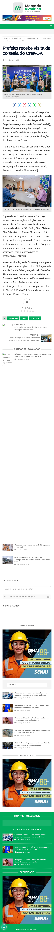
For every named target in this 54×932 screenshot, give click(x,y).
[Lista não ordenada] (19, 596)
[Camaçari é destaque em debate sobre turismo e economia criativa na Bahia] (8, 695)
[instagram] (25, 31)
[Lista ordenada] (16, 596)
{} (32, 596)
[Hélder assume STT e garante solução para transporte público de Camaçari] (8, 446)
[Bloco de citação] (22, 596)
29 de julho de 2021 (12, 60)
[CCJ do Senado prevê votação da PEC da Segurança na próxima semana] (8, 745)
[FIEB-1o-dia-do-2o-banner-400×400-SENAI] (27, 676)
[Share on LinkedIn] (29, 105)
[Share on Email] (39, 105)
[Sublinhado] (10, 596)
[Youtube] (33, 31)
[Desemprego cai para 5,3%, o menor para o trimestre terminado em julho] (8, 708)
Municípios (17, 38)
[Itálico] (7, 596)
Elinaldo (35, 318)
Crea (24, 318)
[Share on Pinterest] (24, 105)
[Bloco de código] (26, 596)
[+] (35, 596)
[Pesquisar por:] (27, 685)
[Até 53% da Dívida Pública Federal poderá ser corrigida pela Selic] (8, 733)
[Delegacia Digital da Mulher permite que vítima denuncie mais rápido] (8, 720)
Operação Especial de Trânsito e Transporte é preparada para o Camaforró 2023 (32, 559)
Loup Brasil (33, 929)
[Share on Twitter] (19, 105)
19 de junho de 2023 (22, 564)
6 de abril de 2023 (21, 550)
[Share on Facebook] (14, 105)
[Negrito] (4, 596)
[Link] (29, 596)
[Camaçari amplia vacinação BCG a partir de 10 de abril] (8, 547)
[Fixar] (13, 596)
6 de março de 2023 (22, 359)
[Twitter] (29, 31)
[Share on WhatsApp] (34, 105)
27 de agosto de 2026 (23, 698)
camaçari (13, 318)
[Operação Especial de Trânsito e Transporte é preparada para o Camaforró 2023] (8, 560)
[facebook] (20, 31)
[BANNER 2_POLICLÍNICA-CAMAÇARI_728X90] (27, 20)
